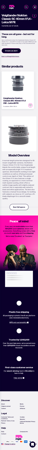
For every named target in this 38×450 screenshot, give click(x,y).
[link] (12, 7)
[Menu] (3, 7)
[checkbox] (30, 105)
